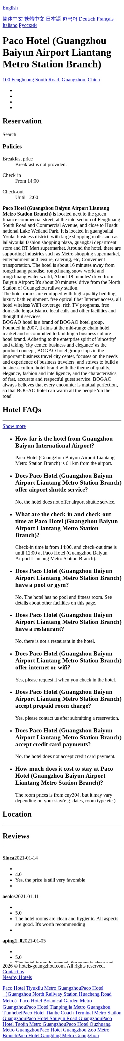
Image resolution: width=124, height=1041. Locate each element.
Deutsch (87, 19)
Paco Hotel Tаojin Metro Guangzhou (57, 1021)
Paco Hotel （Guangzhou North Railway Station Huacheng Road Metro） (57, 994)
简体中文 (13, 19)
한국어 (70, 19)
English (10, 7)
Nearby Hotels (17, 977)
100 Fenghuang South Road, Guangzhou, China (51, 79)
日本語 (53, 19)
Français (105, 19)
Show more (14, 426)
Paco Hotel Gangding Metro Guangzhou (58, 1035)
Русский (28, 25)
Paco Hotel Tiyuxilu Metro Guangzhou (42, 988)
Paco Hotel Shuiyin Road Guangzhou (64, 1018)
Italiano (10, 25)
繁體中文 (34, 19)
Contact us (13, 971)
